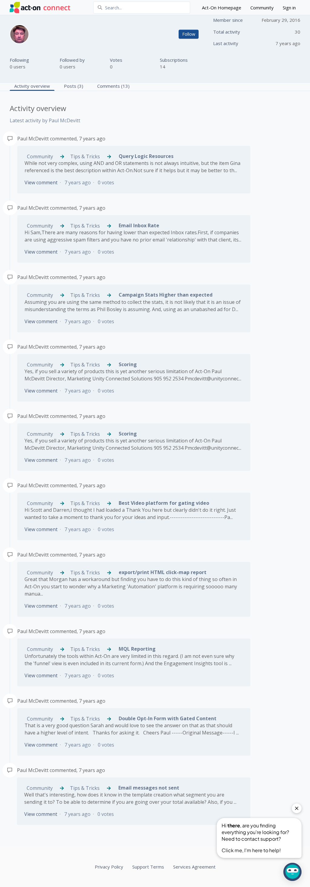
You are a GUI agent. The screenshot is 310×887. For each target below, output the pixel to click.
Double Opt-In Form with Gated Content (167, 718)
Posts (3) (73, 86)
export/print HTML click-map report (162, 572)
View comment (41, 182)
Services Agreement (194, 867)
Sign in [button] (289, 8)
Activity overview (32, 86)
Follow (188, 34)
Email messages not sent (148, 787)
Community (262, 8)
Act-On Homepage (221, 8)
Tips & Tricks (85, 156)
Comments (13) (113, 86)
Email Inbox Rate (139, 225)
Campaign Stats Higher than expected (166, 294)
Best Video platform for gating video (164, 503)
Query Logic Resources (146, 156)
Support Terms (148, 867)
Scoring (128, 364)
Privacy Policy (109, 867)
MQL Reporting (137, 649)
